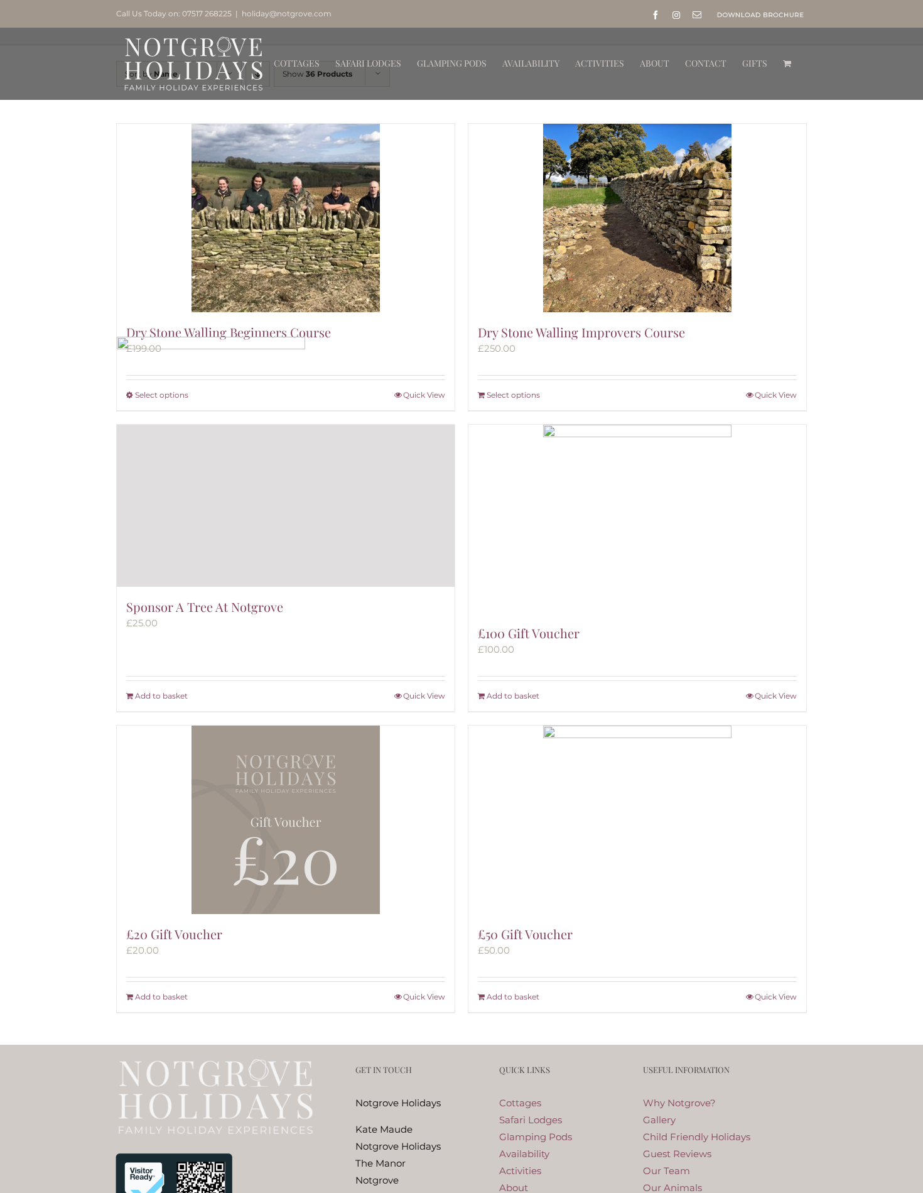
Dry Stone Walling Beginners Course (228, 332)
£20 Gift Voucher (174, 933)
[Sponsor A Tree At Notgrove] (286, 506)
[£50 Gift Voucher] (637, 820)
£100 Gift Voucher (529, 632)
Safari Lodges (530, 1120)
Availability (524, 1154)
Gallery (659, 1120)
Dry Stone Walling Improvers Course (581, 332)
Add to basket (161, 695)
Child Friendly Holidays (696, 1137)
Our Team (666, 1171)
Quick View (776, 395)
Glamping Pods (535, 1137)
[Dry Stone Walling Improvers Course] (637, 218)
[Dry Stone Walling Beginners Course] (286, 218)
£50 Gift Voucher (525, 933)
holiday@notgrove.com (287, 13)
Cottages (520, 1103)
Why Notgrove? (679, 1103)
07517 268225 (207, 13)
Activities (520, 1171)
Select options (513, 395)
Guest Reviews (677, 1154)
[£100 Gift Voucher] (637, 519)
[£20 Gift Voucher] (286, 820)
